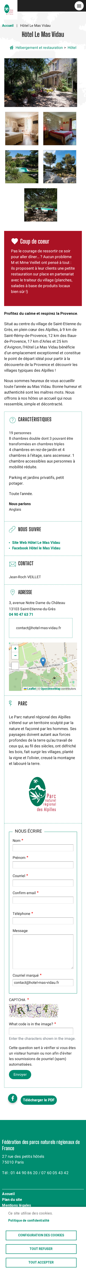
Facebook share (12, 1098)
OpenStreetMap (51, 689)
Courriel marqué (26, 975)
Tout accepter (41, 1262)
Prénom (19, 857)
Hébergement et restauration (39, 47)
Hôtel (72, 47)
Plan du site (12, 1199)
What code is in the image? (31, 1024)
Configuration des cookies (41, 1235)
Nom (16, 840)
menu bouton (79, 5)
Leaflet (31, 689)
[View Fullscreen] (15, 665)
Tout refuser (41, 1249)
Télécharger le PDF (39, 1100)
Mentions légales (16, 1205)
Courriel (19, 876)
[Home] (8, 6)
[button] (40, 82)
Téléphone (21, 913)
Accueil (8, 25)
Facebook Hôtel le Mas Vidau (36, 548)
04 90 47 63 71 (21, 614)
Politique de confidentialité (29, 1220)
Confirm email (24, 893)
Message (20, 931)
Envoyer (20, 1074)
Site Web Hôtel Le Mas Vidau (36, 542)
